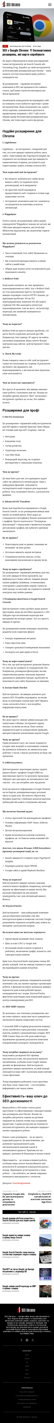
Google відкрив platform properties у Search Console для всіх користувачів (19, 1219)
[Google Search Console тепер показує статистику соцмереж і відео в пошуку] (45, 1257)
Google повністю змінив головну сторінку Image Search (16, 1236)
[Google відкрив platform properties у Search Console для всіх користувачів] (45, 1223)
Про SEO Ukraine (27, 1392)
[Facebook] (21, 1340)
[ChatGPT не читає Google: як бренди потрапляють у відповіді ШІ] (45, 1274)
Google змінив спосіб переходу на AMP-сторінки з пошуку (19, 1287)
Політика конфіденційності (27, 1396)
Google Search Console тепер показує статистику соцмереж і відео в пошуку (19, 1253)
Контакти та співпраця (27, 1403)
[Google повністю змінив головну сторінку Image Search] (45, 1240)
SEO (5, 46)
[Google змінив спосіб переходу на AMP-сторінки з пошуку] (45, 1291)
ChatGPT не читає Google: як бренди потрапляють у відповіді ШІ (18, 1270)
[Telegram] (27, 1340)
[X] (32, 1340)
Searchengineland (21, 1183)
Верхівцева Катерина (20, 46)
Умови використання (27, 1399)
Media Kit (27, 1407)
